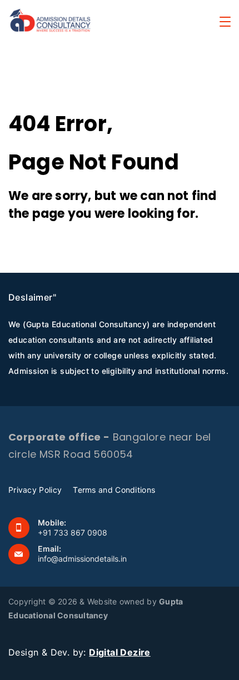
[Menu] (225, 21)
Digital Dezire (120, 652)
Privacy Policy (35, 489)
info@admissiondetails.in (82, 558)
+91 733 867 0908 (72, 532)
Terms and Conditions (114, 489)
